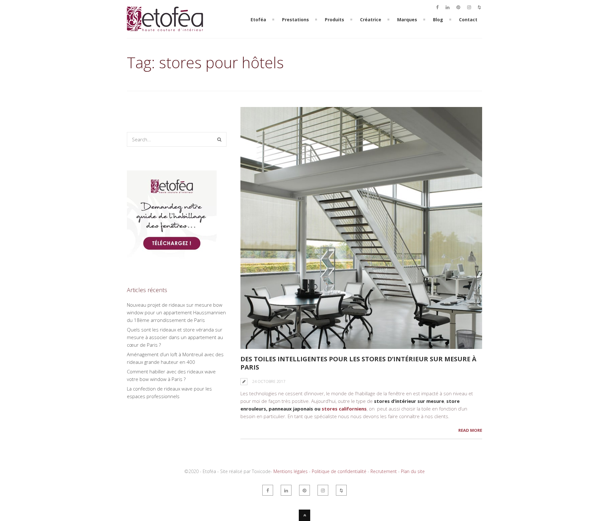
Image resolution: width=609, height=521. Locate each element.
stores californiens (344, 408)
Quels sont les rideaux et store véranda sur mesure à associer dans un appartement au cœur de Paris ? (175, 337)
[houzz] (479, 7)
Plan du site (413, 471)
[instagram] (469, 7)
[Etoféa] (165, 34)
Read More (470, 430)
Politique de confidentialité (339, 471)
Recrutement (383, 471)
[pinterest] (458, 7)
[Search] (219, 139)
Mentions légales (290, 471)
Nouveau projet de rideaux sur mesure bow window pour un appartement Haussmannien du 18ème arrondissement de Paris (176, 312)
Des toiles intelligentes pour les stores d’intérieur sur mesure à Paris (358, 363)
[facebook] (437, 7)
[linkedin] (447, 7)
